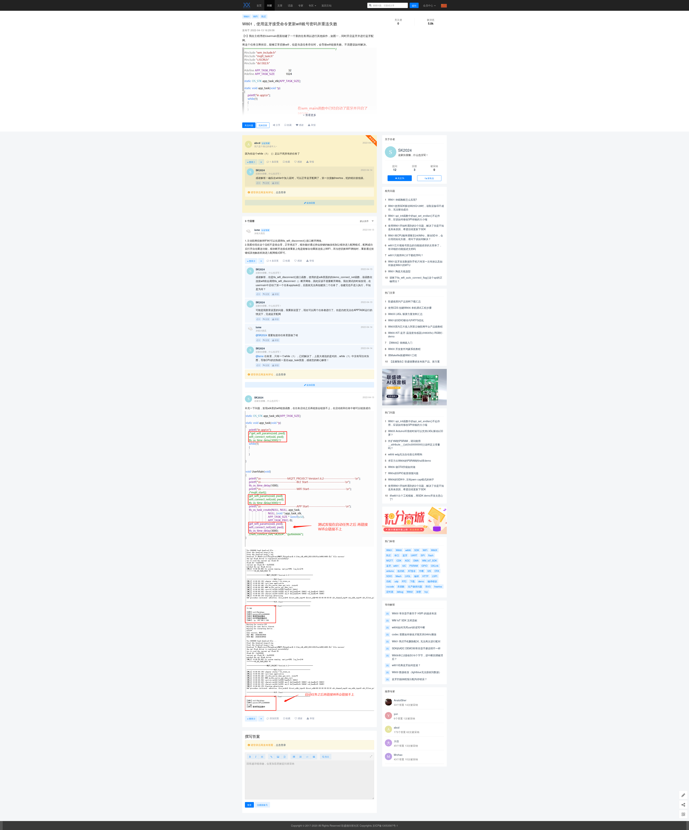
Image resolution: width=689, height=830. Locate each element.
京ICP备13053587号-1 (385, 825)
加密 (418, 591)
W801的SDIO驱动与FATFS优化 (406, 320)
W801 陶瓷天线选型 (399, 271)
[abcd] (388, 729)
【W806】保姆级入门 (400, 342)
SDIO (389, 576)
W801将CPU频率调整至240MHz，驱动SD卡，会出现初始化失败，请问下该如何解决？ (415, 237)
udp (396, 581)
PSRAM (413, 565)
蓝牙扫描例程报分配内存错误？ (409, 679)
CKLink (435, 565)
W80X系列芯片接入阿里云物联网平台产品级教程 (415, 326)
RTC (404, 581)
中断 (421, 571)
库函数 (400, 586)
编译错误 (432, 581)
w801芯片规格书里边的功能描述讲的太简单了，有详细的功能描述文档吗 (415, 247)
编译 (416, 576)
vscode (390, 586)
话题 (290, 5)
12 (394, 170)
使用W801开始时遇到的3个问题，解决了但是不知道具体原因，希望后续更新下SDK (416, 227)
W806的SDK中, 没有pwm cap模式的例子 (411, 479)
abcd (396, 727)
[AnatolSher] (388, 702)
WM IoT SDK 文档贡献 (404, 620)
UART (414, 555)
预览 (326, 756)
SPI (423, 555)
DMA (416, 560)
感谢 (301, 125)
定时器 (389, 591)
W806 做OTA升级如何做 (401, 467)
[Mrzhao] (388, 756)
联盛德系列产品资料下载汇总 (404, 301)
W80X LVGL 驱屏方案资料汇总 (405, 314)
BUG (428, 586)
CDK (399, 560)
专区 (311, 5)
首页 (259, 5)
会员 (428, 5)
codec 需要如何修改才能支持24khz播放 (414, 634)
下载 (412, 581)
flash (430, 555)
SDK (416, 550)
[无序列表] (293, 756)
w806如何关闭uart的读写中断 (408, 627)
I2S (429, 571)
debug (400, 591)
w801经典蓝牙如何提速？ (406, 665)
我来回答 (263, 125)
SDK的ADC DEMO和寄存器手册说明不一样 (416, 648)
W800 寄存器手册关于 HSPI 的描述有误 (414, 613)
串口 (396, 555)
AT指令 (412, 571)
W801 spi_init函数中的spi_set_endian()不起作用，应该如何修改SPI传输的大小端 (414, 217)
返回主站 (327, 5)
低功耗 (400, 571)
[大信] (388, 742)
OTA (437, 571)
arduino (390, 571)
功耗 (388, 581)
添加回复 (274, 718)
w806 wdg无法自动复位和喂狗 (405, 454)
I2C (404, 565)
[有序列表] (300, 756)
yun (396, 714)
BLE (263, 16)
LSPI (434, 576)
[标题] (262, 756)
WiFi (255, 16)
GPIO (424, 565)
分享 (277, 125)
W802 (410, 591)
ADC (407, 560)
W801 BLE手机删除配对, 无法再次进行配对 (416, 641)
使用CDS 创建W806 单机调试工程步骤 (410, 307)
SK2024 (405, 150)
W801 (247, 16)
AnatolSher (400, 700)
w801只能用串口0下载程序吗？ (405, 255)
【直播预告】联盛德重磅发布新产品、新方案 (415, 361)
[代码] (307, 756)
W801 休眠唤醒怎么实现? (402, 199)
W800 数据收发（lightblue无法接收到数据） (416, 672)
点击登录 (281, 192)
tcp (426, 591)
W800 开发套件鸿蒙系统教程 (404, 349)
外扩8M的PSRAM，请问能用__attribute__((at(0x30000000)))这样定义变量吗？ (414, 444)
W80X (434, 550)
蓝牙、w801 (392, 565)
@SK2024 (261, 335)
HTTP (425, 576)
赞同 (252, 161)
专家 (300, 5)
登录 (249, 804)
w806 (408, 550)
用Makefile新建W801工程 (402, 355)
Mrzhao (398, 755)
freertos (438, 586)
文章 (279, 5)
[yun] (388, 715)
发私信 (430, 178)
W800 (399, 550)
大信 (396, 741)
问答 (269, 5)
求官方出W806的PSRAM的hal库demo (409, 460)
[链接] (271, 756)
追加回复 (310, 202)
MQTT (389, 560)
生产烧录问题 (415, 586)
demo (421, 581)
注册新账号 (262, 804)
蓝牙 (405, 555)
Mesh (398, 576)
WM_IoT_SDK (429, 560)
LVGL (408, 576)
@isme (260, 356)
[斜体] (256, 756)
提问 (414, 5)
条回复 (274, 161)
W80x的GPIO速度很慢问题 (403, 473)
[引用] (314, 756)
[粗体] (250, 756)
